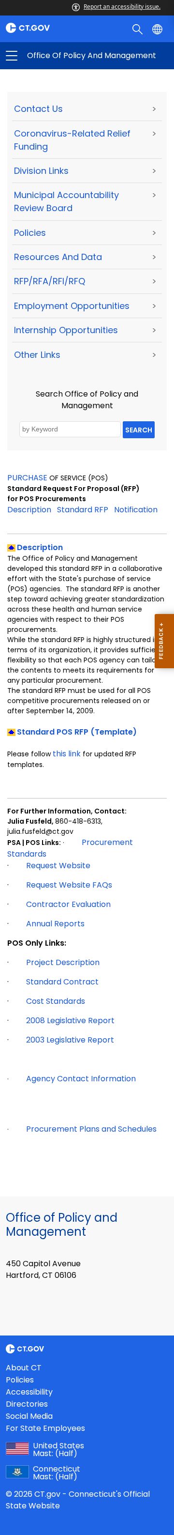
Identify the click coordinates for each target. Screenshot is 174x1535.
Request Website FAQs (69, 884)
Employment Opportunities (72, 306)
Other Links (37, 355)
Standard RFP (82, 509)
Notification (136, 509)
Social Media (29, 1416)
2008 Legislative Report (70, 1020)
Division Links (41, 171)
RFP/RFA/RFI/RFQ (49, 281)
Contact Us (38, 109)
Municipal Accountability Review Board (66, 201)
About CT (24, 1367)
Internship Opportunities (66, 330)
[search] (138, 28)
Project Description (63, 962)
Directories (27, 1404)
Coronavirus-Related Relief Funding (72, 140)
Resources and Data (58, 257)
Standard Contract (62, 981)
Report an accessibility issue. (122, 6)
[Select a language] (158, 28)
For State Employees (45, 1428)
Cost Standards (55, 1001)
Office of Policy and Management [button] (49, 55)
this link (67, 753)
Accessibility (29, 1391)
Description (29, 509)
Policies (30, 233)
